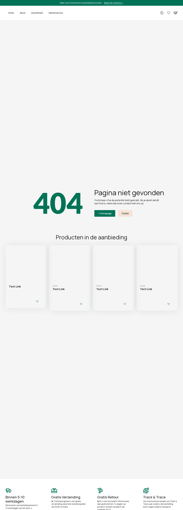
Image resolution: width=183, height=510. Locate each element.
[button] (37, 301)
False (55, 285)
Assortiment (37, 12)
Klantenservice (56, 12)
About (22, 12)
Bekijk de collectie (112, 2)
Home (11, 12)
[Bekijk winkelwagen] (176, 13)
